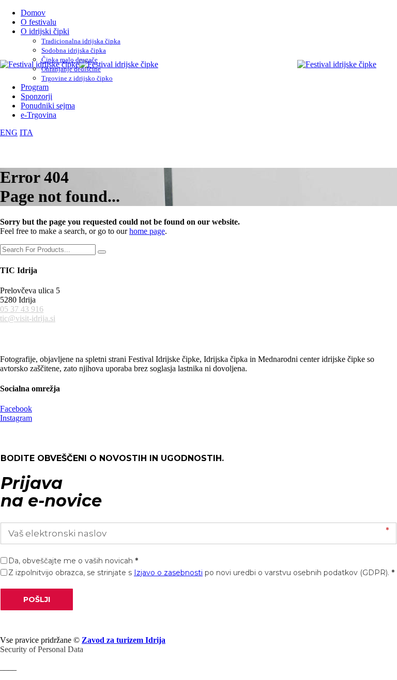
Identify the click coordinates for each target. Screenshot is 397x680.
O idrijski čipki (45, 31)
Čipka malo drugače (69, 60)
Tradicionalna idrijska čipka (80, 41)
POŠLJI (36, 599)
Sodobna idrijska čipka (73, 50)
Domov (33, 12)
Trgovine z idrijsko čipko (77, 78)
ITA (26, 132)
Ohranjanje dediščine (71, 69)
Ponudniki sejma (48, 105)
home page (147, 231)
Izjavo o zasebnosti (168, 572)
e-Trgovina (38, 114)
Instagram (16, 418)
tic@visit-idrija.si (27, 318)
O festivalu (38, 22)
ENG (9, 132)
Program (35, 87)
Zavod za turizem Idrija (123, 640)
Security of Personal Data (41, 649)
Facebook (16, 408)
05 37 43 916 (21, 309)
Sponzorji (36, 96)
